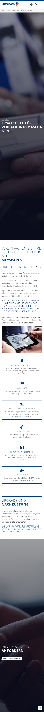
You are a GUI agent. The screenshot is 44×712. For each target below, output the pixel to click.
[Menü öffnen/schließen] (40, 4)
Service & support (13, 10)
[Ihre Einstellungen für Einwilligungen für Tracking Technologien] (40, 708)
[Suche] (36, 4)
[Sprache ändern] (31, 4)
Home (4, 10)
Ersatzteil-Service (26, 10)
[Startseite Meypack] (10, 4)
